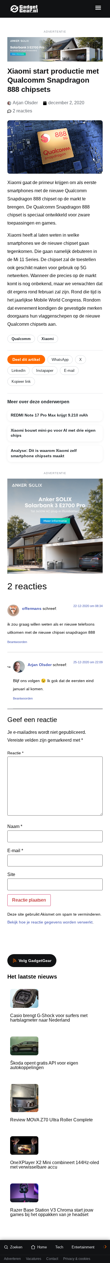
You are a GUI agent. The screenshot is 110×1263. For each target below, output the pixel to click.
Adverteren (12, 1258)
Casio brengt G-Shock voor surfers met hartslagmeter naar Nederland (48, 1017)
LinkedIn (18, 370)
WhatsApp (60, 359)
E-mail (69, 370)
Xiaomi (47, 339)
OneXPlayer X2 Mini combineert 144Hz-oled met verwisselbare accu (54, 1164)
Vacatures (33, 1258)
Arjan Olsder (40, 664)
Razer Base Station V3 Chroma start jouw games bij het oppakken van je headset (51, 1212)
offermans (31, 608)
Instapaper (44, 370)
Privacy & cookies (76, 1258)
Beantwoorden (17, 642)
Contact (52, 1258)
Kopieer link (21, 381)
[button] (98, 7)
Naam (14, 826)
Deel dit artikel (26, 359)
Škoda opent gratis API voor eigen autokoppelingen (44, 1065)
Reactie (15, 753)
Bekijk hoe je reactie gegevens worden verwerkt (50, 922)
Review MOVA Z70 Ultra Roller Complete (51, 1119)
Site (11, 874)
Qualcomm (21, 339)
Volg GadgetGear (35, 960)
